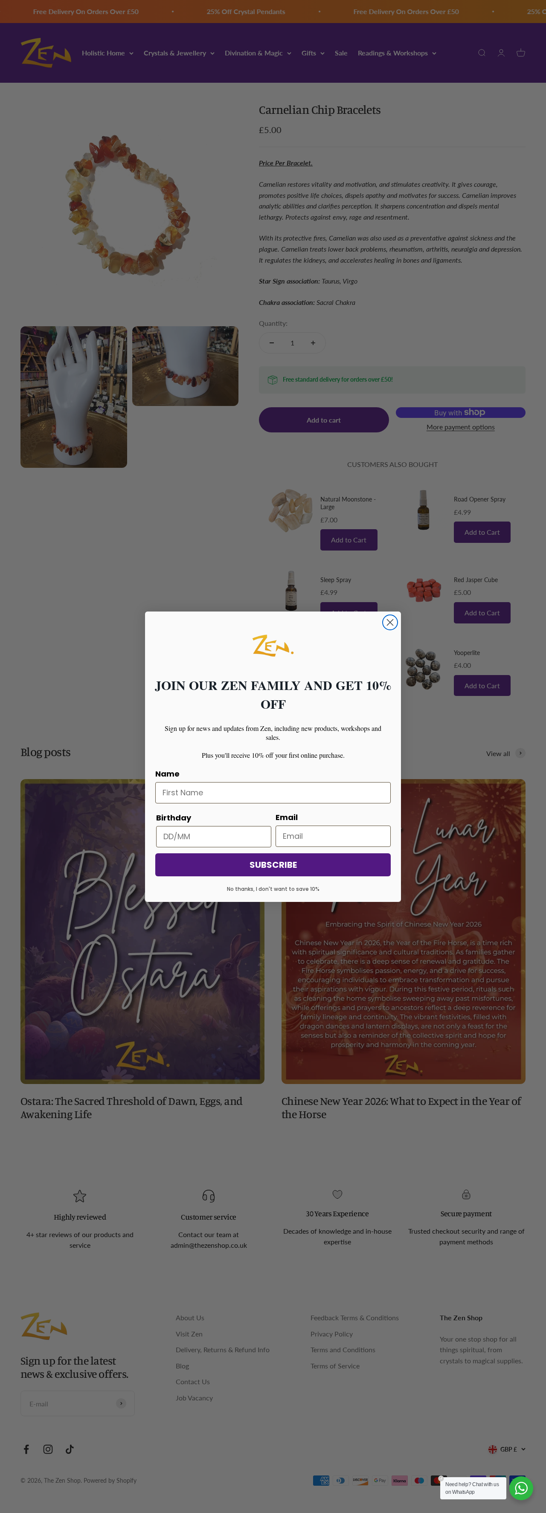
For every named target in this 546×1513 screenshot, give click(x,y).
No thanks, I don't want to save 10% (273, 889)
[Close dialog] (390, 622)
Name (167, 773)
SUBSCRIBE (273, 865)
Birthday (173, 817)
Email (287, 817)
